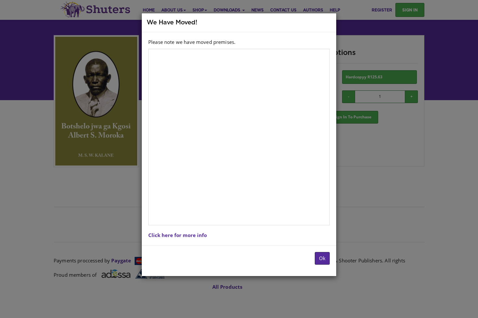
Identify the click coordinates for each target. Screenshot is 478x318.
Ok (322, 258)
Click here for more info (177, 235)
